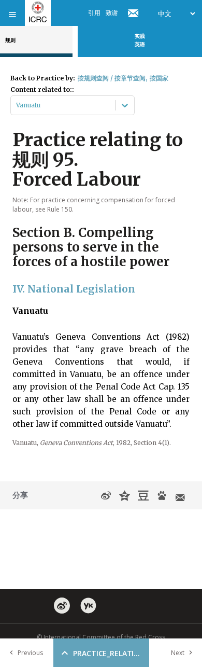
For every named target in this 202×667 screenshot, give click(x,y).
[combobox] (17, 105)
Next (177, 652)
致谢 (112, 13)
